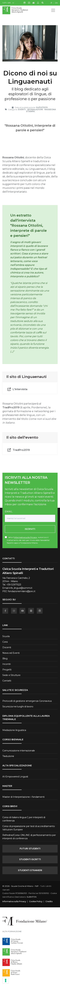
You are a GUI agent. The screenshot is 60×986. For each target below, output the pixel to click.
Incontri (6, 664)
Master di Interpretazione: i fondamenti (23, 796)
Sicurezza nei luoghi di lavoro (17, 706)
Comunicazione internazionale (18, 750)
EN (56, 3)
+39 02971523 (13, 584)
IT (51, 3)
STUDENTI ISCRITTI (30, 859)
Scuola (5, 636)
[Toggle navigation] (53, 10)
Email (8, 511)
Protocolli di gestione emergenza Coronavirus (27, 701)
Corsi (5, 641)
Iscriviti (30, 529)
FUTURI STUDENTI (30, 848)
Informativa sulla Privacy (25, 537)
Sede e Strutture (11, 675)
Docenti (6, 647)
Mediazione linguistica (14, 730)
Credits (48, 901)
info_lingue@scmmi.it (20, 588)
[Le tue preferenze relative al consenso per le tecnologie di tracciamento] (6, 980)
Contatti (6, 680)
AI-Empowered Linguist (15, 776)
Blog (5, 658)
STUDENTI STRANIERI (30, 870)
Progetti (7, 669)
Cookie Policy (35, 901)
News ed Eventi (11, 653)
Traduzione (8, 756)
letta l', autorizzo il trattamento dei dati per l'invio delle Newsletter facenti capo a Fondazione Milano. (28, 540)
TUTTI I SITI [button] (6, 3)
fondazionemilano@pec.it (21, 591)
